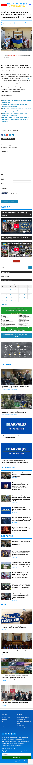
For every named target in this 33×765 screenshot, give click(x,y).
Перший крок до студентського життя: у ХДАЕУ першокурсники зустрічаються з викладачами (21, 585)
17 (15, 295)
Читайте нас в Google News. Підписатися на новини (16, 335)
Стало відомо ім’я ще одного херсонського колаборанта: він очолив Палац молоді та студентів (15, 119)
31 (15, 300)
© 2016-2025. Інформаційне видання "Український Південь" (17, 760)
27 (28, 297)
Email (3, 179)
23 (11, 297)
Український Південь (17, 4)
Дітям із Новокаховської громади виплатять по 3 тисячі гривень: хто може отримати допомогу (21, 564)
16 (10, 295)
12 (24, 292)
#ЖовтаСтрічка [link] (25, 78)
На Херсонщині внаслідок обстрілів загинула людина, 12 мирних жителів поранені (21, 529)
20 (29, 295)
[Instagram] (6, 734)
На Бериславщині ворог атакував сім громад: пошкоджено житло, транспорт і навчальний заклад (21, 519)
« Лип (2, 304)
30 (11, 300)
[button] (30, 5)
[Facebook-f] (3, 734)
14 (2, 295)
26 (24, 297)
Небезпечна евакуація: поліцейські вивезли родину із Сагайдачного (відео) (21, 509)
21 (2, 297)
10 (15, 292)
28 (2, 300)
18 (19, 295)
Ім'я (2, 174)
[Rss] (14, 734)
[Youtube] (9, 734)
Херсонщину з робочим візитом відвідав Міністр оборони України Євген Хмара (21, 474)
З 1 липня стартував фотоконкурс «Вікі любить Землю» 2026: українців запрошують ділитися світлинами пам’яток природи (15, 677)
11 (19, 292)
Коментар (4, 151)
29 (6, 300)
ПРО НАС (16, 261)
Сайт (2, 184)
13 (28, 292)
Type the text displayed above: (16, 193)
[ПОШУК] (30, 267)
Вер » (6, 304)
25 (19, 297)
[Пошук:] (15, 267)
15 (6, 295)
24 (15, 297)
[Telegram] (11, 734)
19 (24, 295)
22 (6, 297)
